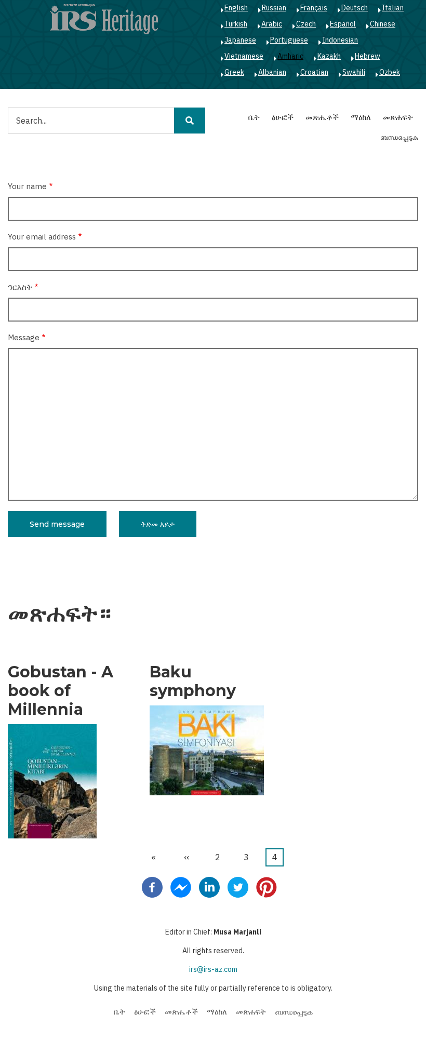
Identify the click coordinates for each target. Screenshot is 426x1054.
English (236, 7)
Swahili (353, 72)
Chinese (382, 24)
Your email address (42, 237)
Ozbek (389, 72)
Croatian (314, 72)
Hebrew (367, 56)
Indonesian (340, 40)
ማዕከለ (361, 117)
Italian (393, 7)
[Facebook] (152, 886)
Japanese (240, 40)
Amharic (290, 56)
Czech (306, 24)
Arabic (271, 24)
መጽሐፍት (398, 117)
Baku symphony (193, 681)
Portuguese (289, 40)
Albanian (272, 72)
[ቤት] (104, 18)
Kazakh (329, 56)
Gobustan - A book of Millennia (60, 691)
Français (313, 7)
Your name (27, 186)
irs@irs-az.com (213, 969)
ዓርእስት (20, 287)
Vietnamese (243, 56)
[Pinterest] (266, 886)
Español (343, 24)
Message (23, 337)
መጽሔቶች (322, 117)
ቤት (254, 117)
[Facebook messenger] (180, 886)
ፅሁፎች (283, 117)
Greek (234, 72)
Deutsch (354, 7)
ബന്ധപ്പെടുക (399, 137)
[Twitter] (238, 886)
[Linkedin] (209, 886)
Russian (274, 7)
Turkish (235, 24)
